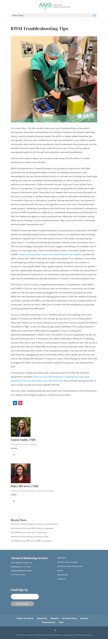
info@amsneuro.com (21, 571)
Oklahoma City (48, 622)
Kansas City (42, 618)
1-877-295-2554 (18, 575)
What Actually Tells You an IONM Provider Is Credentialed (32, 528)
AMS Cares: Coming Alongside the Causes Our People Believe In (34, 524)
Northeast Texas (69, 618)
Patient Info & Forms (67, 562)
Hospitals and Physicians (69, 566)
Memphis (55, 618)
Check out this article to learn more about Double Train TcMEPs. (50, 254)
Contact (61, 579)
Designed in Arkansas (74, 635)
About (60, 571)
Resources (62, 575)
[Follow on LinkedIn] (15, 403)
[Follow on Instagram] (20, 403)
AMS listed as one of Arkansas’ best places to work (30, 537)
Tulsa (61, 622)
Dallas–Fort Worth (25, 618)
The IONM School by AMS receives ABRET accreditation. (31, 541)
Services (61, 558)
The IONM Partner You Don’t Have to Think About (29, 532)
